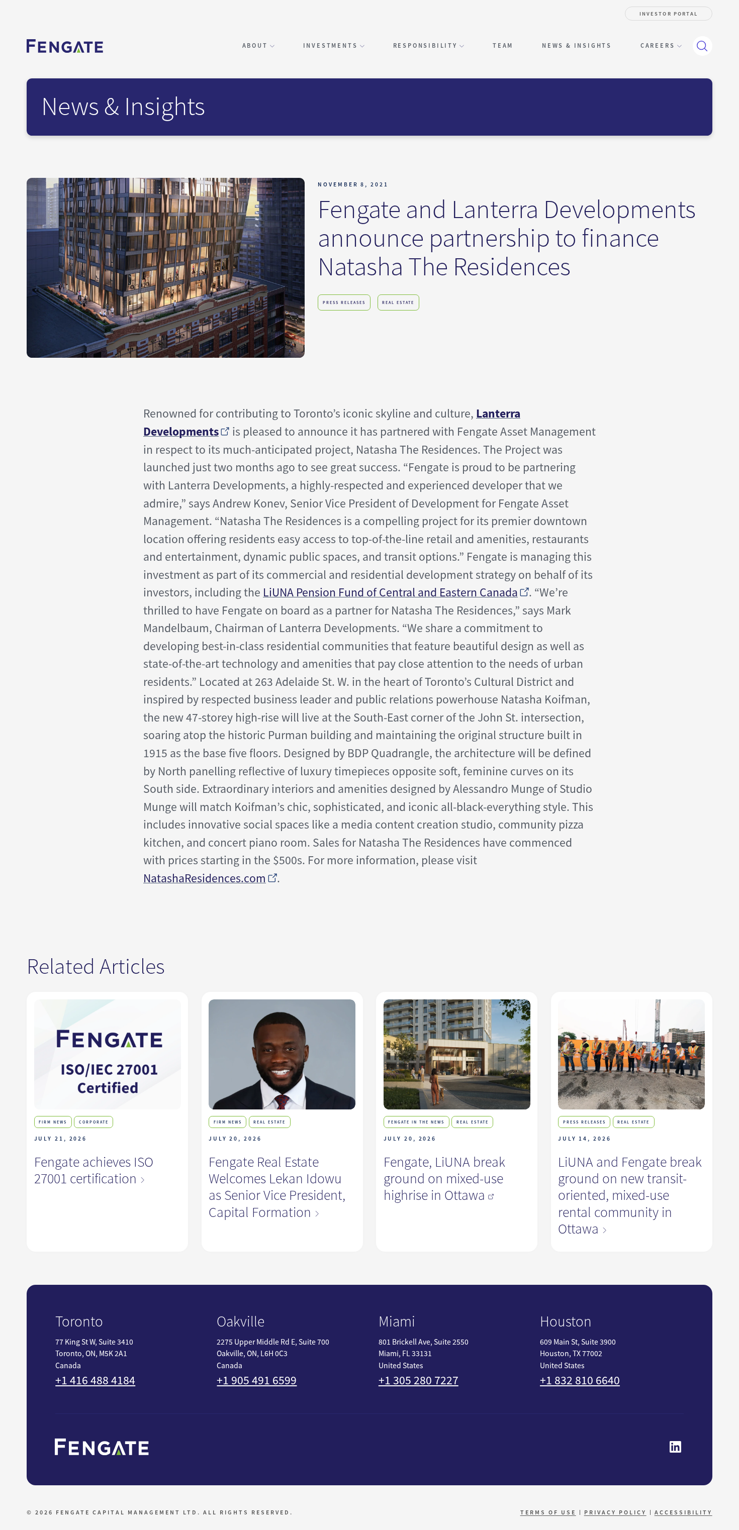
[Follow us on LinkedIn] (676, 1447)
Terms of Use (548, 1512)
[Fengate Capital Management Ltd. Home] (65, 46)
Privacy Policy (615, 1512)
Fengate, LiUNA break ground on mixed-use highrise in (444, 1179)
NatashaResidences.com (204, 878)
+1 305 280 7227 (418, 1380)
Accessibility (683, 1512)
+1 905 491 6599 (257, 1380)
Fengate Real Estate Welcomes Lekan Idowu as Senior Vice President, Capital (277, 1187)
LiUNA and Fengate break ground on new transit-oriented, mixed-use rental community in (630, 1196)
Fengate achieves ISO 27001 (93, 1170)
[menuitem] (503, 46)
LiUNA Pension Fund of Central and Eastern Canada (390, 592)
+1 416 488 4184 (95, 1380)
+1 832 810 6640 (580, 1380)
